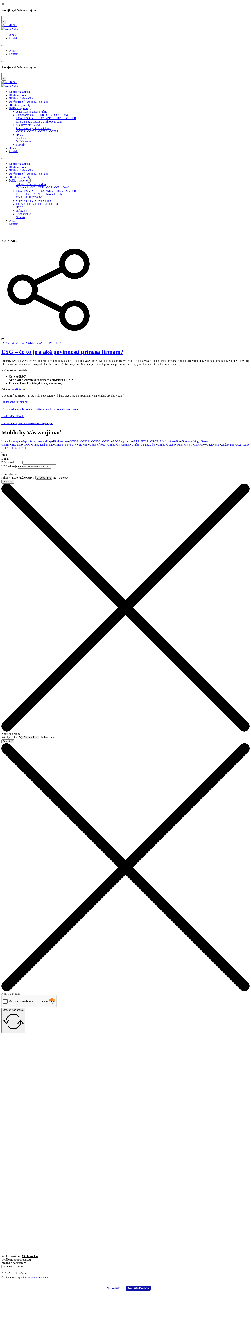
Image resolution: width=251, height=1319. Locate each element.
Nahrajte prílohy (10, 733)
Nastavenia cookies (13, 1266)
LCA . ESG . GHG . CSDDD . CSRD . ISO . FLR (46, 118)
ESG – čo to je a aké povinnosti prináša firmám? (62, 351)
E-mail (5, 458)
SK (14, 25)
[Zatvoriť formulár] (2, 452)
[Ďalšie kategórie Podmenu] (29, 109)
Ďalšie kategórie (18, 108)
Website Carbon (138, 1288)
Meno (4, 454)
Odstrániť (8, 481)
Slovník (20, 144)
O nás (12, 34)
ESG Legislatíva (122, 441)
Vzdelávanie (23, 141)
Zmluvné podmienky (13, 1262)
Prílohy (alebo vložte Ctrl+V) (18, 477)
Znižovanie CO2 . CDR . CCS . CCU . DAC (42, 114)
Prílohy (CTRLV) (11, 737)
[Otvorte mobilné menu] (2, 45)
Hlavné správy (9, 441)
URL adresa (8, 466)
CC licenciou (30, 1256)
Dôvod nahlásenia (11, 462)
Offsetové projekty (20, 105)
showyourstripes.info (38, 1277)
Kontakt (13, 38)
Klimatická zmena (19, 91)
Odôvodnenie (9, 474)
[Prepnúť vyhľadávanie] (2, 4)
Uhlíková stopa (17, 95)
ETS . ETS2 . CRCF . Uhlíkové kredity (39, 121)
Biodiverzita (60, 441)
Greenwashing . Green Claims (33, 128)
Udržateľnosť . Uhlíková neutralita (29, 101)
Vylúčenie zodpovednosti (16, 1259)
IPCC (19, 134)
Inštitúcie (21, 138)
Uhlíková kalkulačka (21, 98)
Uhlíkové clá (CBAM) (29, 124)
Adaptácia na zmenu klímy (31, 111)
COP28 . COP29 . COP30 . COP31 (37, 131)
